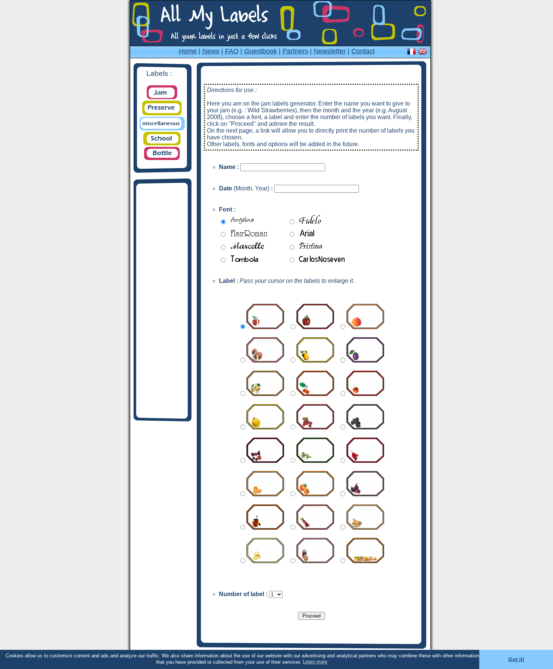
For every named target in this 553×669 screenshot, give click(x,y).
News (210, 51)
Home (188, 51)
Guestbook (260, 51)
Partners (295, 51)
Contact (363, 51)
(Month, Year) (246, 188)
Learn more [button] (315, 661)
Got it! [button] (516, 659)
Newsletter (330, 51)
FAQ (232, 51)
